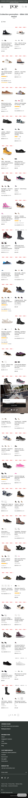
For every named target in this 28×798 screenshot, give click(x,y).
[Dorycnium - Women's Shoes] (7, 521)
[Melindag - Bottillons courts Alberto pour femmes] (21, 321)
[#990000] (2, 186)
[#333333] (2, 362)
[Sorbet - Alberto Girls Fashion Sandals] (7, 354)
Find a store (4, 761)
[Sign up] (26, 772)
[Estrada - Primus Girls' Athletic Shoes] (21, 381)
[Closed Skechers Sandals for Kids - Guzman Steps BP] (7, 262)
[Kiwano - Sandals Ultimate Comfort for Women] (21, 205)
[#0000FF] (2, 501)
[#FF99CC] (5, 186)
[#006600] (19, 329)
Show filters (14, 795)
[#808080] (2, 329)
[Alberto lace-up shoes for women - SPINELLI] (21, 438)
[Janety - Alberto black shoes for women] (7, 121)
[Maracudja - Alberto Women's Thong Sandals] (21, 262)
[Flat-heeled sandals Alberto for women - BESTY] (7, 61)
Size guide (4, 759)
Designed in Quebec (6, 739)
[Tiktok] (17, 409)
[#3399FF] (19, 501)
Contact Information (13, 786)
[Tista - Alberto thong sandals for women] (21, 32)
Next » (18, 715)
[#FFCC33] (2, 159)
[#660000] (2, 642)
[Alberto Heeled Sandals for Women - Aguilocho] (7, 290)
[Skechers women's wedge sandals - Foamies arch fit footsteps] (7, 321)
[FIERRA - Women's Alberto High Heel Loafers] (7, 635)
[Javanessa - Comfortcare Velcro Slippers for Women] (7, 663)
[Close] (26, 386)
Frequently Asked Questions (8, 752)
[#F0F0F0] (2, 40)
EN (1, 789)
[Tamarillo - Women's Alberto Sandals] (7, 438)
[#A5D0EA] (16, 100)
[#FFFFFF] (5, 69)
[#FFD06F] (2, 297)
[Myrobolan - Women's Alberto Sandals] (7, 465)
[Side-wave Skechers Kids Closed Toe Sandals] (21, 548)
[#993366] (16, 642)
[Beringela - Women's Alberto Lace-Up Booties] (7, 178)
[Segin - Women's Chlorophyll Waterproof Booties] (7, 235)
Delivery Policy (19, 784)
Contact (3, 754)
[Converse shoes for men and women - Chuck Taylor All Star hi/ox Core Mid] (7, 32)
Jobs (2, 741)
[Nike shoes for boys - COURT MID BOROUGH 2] (21, 691)
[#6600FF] (16, 362)
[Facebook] (11, 409)
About (3, 737)
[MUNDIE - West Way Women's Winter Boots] (7, 381)
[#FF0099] (19, 100)
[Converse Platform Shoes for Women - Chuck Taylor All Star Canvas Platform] (7, 205)
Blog (2, 745)
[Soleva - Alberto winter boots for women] (7, 548)
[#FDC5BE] (16, 69)
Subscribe (14, 405)
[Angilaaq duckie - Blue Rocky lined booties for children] (21, 290)
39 (15, 715)
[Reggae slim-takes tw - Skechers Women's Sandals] (7, 494)
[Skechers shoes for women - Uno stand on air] (21, 578)
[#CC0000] (16, 529)
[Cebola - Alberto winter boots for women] (21, 494)
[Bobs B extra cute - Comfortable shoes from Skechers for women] (7, 93)
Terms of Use (4, 784)
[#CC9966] (2, 100)
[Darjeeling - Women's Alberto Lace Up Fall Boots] (21, 521)
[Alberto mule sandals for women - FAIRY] (21, 93)
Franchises (4, 743)
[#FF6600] (16, 40)
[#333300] (2, 585)
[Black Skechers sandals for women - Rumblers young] (21, 151)
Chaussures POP (9, 792)
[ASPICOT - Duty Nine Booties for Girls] (21, 61)
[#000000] (5, 40)
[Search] (22, 6)
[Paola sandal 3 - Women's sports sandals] (21, 121)
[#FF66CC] (16, 473)
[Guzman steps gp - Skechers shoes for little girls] (21, 465)
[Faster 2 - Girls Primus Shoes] (21, 178)
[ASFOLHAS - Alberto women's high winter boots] (7, 691)
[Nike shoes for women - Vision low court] (21, 663)
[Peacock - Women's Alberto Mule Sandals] (7, 578)
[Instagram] (14, 409)
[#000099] (19, 40)
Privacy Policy (11, 784)
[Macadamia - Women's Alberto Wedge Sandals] (21, 607)
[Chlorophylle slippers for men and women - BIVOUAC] (21, 354)
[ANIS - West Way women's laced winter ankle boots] (7, 151)
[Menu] (2, 6)
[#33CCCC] (16, 129)
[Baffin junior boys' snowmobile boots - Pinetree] (21, 235)
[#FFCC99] (19, 419)
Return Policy (4, 786)
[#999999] (16, 698)
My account (4, 757)
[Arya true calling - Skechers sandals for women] (7, 607)
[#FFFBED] (19, 585)
